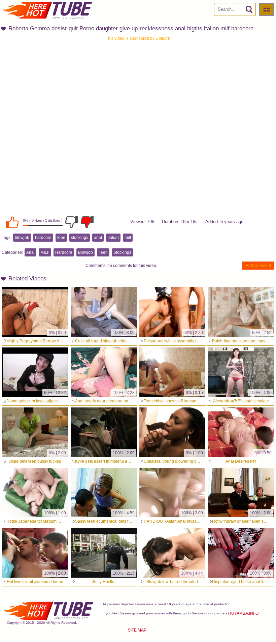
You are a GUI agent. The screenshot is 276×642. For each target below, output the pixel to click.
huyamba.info (243, 613)
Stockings (122, 252)
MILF (44, 252)
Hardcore (63, 252)
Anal (30, 252)
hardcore (43, 237)
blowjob (22, 237)
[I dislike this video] (71, 222)
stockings (79, 237)
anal (98, 237)
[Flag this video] (87, 222)
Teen (103, 252)
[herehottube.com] (47, 10)
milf (128, 237)
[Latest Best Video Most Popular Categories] (266, 9)
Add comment (258, 265)
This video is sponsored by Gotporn (138, 38)
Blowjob (85, 252)
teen (61, 237)
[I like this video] (12, 222)
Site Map (137, 630)
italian (113, 237)
